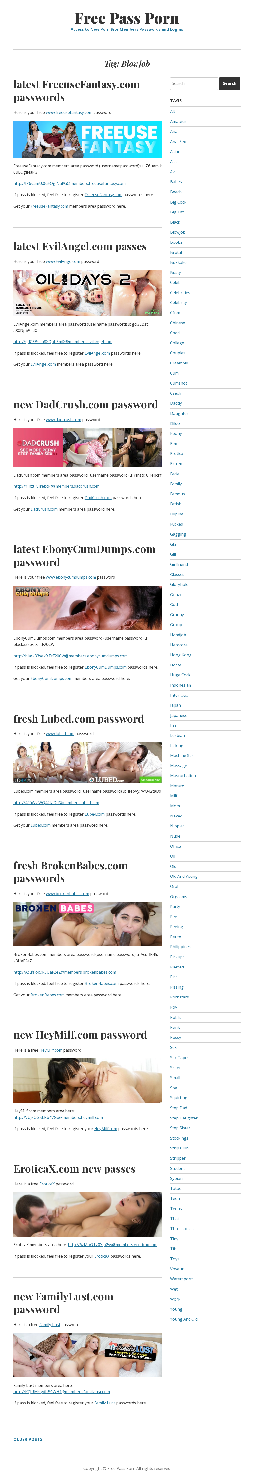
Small (175, 1077)
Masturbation (183, 775)
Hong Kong (180, 655)
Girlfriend (179, 564)
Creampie (179, 363)
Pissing (177, 987)
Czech (175, 393)
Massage (178, 765)
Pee (173, 916)
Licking (176, 745)
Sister (175, 1067)
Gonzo (176, 594)
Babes (176, 181)
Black (175, 222)
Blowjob (177, 232)
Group (176, 624)
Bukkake (178, 262)
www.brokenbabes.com (67, 893)
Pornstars (179, 997)
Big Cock (178, 202)
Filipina (176, 514)
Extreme (178, 463)
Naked (176, 816)
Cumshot (178, 383)
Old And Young (184, 876)
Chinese (177, 323)
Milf (173, 796)
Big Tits (177, 212)
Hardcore (179, 645)
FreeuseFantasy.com (103, 194)
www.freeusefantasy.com (69, 112)
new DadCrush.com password (85, 404)
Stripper (178, 1158)
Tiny (174, 1238)
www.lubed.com (60, 733)
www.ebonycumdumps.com (71, 577)
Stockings (179, 1138)
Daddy (176, 403)
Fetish (175, 504)
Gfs (173, 544)
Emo (174, 443)
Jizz (173, 725)
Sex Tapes (179, 1057)
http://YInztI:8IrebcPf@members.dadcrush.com (56, 486)
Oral (174, 886)
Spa (173, 1087)
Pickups (177, 957)
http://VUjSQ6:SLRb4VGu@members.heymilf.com (58, 1117)
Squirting (178, 1097)
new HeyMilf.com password (80, 1034)
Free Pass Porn (126, 17)
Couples (177, 353)
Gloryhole (179, 584)
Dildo (175, 423)
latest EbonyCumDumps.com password (84, 555)
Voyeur (177, 1268)
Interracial (179, 695)
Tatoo (176, 1188)
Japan (175, 705)
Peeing (176, 926)
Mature (177, 785)
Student (177, 1168)
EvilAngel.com (97, 353)
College (177, 343)
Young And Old (184, 1319)
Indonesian (180, 685)
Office (175, 846)
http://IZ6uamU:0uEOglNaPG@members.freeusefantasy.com (69, 183)
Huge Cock (180, 675)
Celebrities (180, 292)
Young (176, 1309)
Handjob (178, 634)
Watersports (182, 1279)
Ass (173, 161)
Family (176, 483)
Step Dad (178, 1108)
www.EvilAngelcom (63, 261)
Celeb (175, 282)
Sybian (176, 1178)
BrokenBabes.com (102, 983)
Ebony (176, 433)
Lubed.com (95, 814)
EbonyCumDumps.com (106, 667)
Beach (176, 192)
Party (175, 906)
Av (172, 172)
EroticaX (47, 1184)
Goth (174, 604)
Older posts (28, 1439)
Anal (174, 131)
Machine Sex (181, 755)
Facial (175, 474)
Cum (174, 373)
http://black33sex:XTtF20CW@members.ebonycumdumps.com (70, 656)
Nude (175, 836)
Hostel (176, 665)
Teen (175, 1198)
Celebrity (178, 302)
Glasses (177, 574)
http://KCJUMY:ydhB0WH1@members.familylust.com (61, 1391)
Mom (175, 806)
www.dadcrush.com (63, 419)
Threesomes (182, 1228)
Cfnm (175, 312)
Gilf (173, 554)
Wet (174, 1289)
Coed (175, 332)
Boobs (176, 242)
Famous (177, 494)
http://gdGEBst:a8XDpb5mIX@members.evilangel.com (62, 341)
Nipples (177, 826)
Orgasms (178, 896)
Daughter (179, 413)
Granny (177, 614)
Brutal (176, 252)
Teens (176, 1208)
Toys (174, 1259)
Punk (175, 1027)
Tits (173, 1248)
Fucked (176, 524)
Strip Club (179, 1148)
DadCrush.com (98, 497)
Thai (174, 1218)
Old (173, 866)
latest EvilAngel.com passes (80, 246)
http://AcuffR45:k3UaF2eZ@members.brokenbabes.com (64, 972)
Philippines (180, 946)
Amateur (178, 121)
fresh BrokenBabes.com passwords (70, 871)
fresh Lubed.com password (78, 718)
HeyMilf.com (50, 1050)
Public (175, 1017)
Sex (173, 1047)
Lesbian (177, 735)
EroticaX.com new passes (74, 1168)
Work (175, 1299)
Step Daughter (184, 1118)
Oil (172, 856)
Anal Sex (178, 141)
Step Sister (180, 1128)
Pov (173, 1007)
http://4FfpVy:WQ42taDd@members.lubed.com (56, 802)
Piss (174, 977)
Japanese (178, 715)
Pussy (175, 1037)
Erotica (176, 453)
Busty (175, 272)
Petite (175, 936)
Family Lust (49, 1324)
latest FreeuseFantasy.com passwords (76, 90)
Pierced (177, 967)
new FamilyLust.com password (63, 1302)
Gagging (178, 534)
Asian (175, 151)
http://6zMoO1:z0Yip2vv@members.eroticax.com (112, 1244)
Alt (172, 111)
